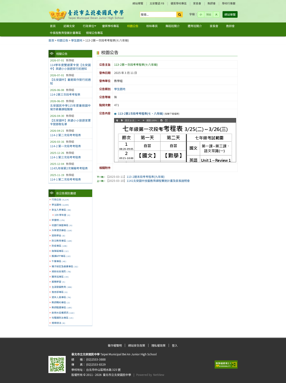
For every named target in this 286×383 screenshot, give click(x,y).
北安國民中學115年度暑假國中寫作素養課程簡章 (70, 107)
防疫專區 (59, 245)
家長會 (197, 3)
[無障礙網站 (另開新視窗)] (226, 364)
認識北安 (69, 26)
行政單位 (88, 26)
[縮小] (138, 120)
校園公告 (132, 26)
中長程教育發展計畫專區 (65, 33)
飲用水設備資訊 (63, 312)
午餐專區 (59, 261)
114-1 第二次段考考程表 (65, 179)
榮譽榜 (58, 220)
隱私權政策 (158, 345)
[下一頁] (122, 120)
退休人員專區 (61, 297)
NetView (158, 375)
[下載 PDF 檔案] (161, 120)
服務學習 (58, 281)
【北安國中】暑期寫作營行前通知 (70, 81)
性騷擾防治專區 (62, 317)
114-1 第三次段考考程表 (65, 157)
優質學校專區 (179, 3)
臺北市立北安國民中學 (116, 375)
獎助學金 (58, 235)
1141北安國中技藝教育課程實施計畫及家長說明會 (148, 181)
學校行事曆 (228, 3)
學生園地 (60, 204)
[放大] (143, 120)
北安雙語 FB (157, 3)
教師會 (211, 3)
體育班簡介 (195, 26)
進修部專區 (59, 292)
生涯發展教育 (62, 287)
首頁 (53, 26)
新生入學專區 (61, 209)
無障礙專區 (60, 251)
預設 (208, 14)
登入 (175, 345)
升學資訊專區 (62, 230)
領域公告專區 (94, 33)
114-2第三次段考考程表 (65, 94)
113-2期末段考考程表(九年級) (135, 177)
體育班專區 (60, 276)
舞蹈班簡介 (172, 26)
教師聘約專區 (61, 302)
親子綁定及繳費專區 (65, 266)
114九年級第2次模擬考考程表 (69, 168)
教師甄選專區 (62, 307)
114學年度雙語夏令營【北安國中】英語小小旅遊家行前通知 (70, 67)
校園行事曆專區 (62, 225)
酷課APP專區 (61, 256)
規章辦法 (58, 323)
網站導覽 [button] (230, 14)
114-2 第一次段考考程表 (65, 146)
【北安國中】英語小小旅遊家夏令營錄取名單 (70, 122)
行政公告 (60, 199)
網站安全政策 (136, 345)
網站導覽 (137, 3)
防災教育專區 (62, 240)
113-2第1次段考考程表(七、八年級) (140, 113)
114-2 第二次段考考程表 (65, 135)
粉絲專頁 (152, 26)
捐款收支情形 (61, 271)
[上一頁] (117, 120)
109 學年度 (62, 215)
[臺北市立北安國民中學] (86, 14)
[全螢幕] (166, 120)
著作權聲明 (115, 345)
